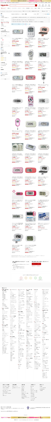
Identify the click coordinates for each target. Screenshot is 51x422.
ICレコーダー (12, 304)
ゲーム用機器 (12, 332)
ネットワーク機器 (12, 326)
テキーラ (35, 300)
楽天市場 (49, 2)
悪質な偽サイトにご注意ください (13, 411)
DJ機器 (19, 325)
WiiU (27, 323)
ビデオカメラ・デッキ (13, 301)
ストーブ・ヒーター (5, 311)
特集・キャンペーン (15, 386)
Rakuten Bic (4, 5)
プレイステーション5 (29, 312)
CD (18, 367)
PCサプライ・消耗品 (13, 325)
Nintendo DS (28, 326)
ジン (35, 293)
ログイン (45, 8)
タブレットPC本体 (20, 293)
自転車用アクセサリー (46, 293)
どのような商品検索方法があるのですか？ (19, 266)
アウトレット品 (45, 372)
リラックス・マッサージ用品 (29, 368)
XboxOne (27, 316)
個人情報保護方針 (42, 389)
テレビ (42, 8)
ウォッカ (35, 297)
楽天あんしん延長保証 (6, 387)
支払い (31, 387)
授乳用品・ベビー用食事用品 (37, 331)
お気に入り (23, 387)
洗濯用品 (44, 316)
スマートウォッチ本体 (21, 304)
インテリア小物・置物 (46, 368)
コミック (19, 334)
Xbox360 (27, 317)
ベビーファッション (37, 325)
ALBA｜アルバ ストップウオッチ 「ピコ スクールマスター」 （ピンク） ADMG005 (17, 131)
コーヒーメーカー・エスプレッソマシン (5, 333)
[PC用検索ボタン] (36, 5)
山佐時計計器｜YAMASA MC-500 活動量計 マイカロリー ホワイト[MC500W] (43, 131)
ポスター (19, 362)
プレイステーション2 (29, 322)
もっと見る (13, 269)
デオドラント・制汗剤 (29, 353)
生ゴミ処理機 (4, 352)
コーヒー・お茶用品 (29, 305)
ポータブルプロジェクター (13, 314)
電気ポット (3, 338)
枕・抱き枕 (44, 344)
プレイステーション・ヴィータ (29, 319)
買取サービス (4, 395)
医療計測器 (27, 342)
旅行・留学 (19, 338)
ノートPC (11, 318)
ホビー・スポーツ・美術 (21, 340)
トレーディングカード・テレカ (37, 315)
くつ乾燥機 (3, 298)
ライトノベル (20, 358)
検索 (5, 35)
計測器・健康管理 (28, 362)
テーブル (44, 349)
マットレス (44, 343)
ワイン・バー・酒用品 (29, 306)
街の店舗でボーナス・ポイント (16, 388)
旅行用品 (44, 337)
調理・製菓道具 (28, 293)
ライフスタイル (20, 345)
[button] (1, 31)
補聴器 (11, 352)
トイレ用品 (44, 320)
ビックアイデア (14, 8)
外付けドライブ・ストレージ (13, 328)
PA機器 (19, 314)
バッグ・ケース (45, 297)
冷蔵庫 (35, 8)
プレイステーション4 (29, 313)
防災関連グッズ (36, 362)
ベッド (43, 345)
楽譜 (19, 341)
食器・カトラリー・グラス (29, 295)
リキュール (35, 296)
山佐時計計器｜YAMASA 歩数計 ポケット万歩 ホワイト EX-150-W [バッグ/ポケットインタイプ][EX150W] (43, 155)
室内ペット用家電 (36, 353)
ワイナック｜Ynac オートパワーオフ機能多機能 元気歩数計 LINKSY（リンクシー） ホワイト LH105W (30, 224)
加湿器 (3, 321)
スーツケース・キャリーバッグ (46, 334)
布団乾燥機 (3, 297)
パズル (35, 311)
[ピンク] (2, 39)
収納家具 (44, 355)
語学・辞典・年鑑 (20, 353)
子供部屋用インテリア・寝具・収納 (45, 354)
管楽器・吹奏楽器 (20, 317)
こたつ (3, 314)
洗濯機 (39, 8)
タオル (43, 321)
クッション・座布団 (45, 348)
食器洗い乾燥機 (4, 348)
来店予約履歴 (23, 394)
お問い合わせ (32, 400)
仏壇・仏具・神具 (45, 377)
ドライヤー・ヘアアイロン (13, 338)
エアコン (32, 8)
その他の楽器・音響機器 (21, 331)
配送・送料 (32, 386)
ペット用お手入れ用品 (37, 342)
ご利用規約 (41, 390)
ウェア (43, 300)
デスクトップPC (12, 317)
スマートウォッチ (45, 330)
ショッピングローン (5, 389)
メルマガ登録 (32, 394)
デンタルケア (12, 347)
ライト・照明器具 (4, 306)
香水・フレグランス (29, 356)
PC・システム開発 (20, 356)
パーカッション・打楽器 (21, 323)
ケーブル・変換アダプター (21, 299)
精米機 (3, 330)
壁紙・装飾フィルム (45, 361)
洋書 (19, 357)
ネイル (27, 352)
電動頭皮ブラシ (12, 348)
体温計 (11, 360)
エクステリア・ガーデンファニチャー (37, 367)
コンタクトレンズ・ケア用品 (29, 339)
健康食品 (27, 363)
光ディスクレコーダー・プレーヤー (13, 298)
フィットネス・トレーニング (46, 302)
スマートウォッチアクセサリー (21, 306)
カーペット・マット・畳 (46, 359)
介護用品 (27, 341)
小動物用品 (35, 344)
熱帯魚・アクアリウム (37, 343)
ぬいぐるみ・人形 (36, 303)
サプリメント (28, 359)
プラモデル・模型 (36, 307)
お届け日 (2, 47)
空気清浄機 (27, 8)
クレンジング (28, 349)
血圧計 (11, 359)
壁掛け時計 (44, 327)
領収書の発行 (32, 393)
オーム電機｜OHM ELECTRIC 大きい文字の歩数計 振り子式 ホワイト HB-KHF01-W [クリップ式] (43, 201)
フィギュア (35, 308)
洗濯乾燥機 (3, 294)
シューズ (44, 296)
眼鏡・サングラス (45, 308)
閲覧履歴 (23, 389)
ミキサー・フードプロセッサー (5, 343)
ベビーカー (35, 332)
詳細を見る (41, 21)
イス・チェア (44, 352)
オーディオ (11, 293)
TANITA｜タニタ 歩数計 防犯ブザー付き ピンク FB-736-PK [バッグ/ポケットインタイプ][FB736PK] (17, 201)
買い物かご (23, 386)
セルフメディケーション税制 (5, 411)
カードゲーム (36, 312)
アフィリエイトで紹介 (34, 397)
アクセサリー (20, 321)
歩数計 (11, 356)
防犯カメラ (35, 361)
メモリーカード (12, 307)
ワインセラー (4, 341)
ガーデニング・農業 (37, 365)
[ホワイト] (1, 39)
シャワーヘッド (12, 350)
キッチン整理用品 (28, 299)
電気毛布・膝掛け (4, 315)
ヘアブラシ (11, 340)
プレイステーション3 (29, 321)
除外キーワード (3, 75)
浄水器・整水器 (4, 349)
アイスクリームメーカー (5, 354)
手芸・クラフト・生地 (46, 317)
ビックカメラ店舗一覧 (41, 2)
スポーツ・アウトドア (9, 11)
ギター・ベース (20, 320)
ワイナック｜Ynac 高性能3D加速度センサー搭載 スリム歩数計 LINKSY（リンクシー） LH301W (17, 224)
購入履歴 (23, 390)
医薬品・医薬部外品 (29, 333)
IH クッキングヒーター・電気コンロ (5, 345)
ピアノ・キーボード (37, 317)
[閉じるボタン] (49, 18)
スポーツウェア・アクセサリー (17, 11)
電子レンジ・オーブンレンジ (5, 327)
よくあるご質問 (35, 2)
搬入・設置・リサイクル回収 (7, 390)
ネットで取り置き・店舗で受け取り (7, 393)
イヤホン (23, 8)
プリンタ (11, 322)
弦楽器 (19, 326)
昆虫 (35, 350)
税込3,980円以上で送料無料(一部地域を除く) (13, 2)
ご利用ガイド (30, 2)
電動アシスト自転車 (45, 292)
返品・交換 (32, 389)
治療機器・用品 (28, 334)
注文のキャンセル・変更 (34, 390)
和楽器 (19, 327)
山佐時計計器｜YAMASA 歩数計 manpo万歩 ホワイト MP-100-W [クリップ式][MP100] (17, 155)
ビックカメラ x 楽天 (3, 2)
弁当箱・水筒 (28, 300)
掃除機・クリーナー (5, 299)
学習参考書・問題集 (21, 349)
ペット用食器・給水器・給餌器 (37, 348)
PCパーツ (11, 333)
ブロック (35, 318)
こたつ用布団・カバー (46, 365)
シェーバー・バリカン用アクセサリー (13, 343)
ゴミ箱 (43, 364)
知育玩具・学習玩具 (37, 304)
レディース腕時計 (45, 326)
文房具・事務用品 (45, 312)
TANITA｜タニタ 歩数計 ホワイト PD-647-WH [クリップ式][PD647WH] (43, 178)
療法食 (35, 354)
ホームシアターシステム (13, 303)
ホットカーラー (12, 346)
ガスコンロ (3, 337)
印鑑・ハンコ (44, 313)
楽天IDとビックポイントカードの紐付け (25, 398)
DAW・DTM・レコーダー (21, 316)
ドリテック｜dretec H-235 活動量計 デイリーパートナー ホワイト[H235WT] (30, 246)
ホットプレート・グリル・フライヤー (5, 336)
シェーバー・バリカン (13, 341)
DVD (19, 368)
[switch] (9, 53)
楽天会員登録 (48, 8)
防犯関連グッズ (45, 373)
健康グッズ (27, 364)
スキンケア (27, 347)
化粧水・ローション (29, 348)
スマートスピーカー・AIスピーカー (13, 312)
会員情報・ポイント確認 (25, 393)
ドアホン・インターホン (37, 359)
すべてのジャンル (3, 11)
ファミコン (27, 327)
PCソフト (11, 334)
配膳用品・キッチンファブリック (29, 302)
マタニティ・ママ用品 (37, 326)
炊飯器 (3, 329)
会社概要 (46, 2)
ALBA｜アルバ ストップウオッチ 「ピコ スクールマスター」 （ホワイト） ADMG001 (43, 85)
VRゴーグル (20, 309)
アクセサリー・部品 (13, 308)
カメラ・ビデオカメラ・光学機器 (13, 295)
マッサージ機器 (12, 351)
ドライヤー (19, 8)
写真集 (19, 361)
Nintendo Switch (28, 311)
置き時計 (44, 328)
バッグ (43, 336)
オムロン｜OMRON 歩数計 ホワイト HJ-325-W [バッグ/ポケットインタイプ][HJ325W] (30, 39)
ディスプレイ (12, 321)
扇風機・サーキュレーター (5, 320)
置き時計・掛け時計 (45, 360)
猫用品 (35, 339)
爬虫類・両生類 (36, 349)
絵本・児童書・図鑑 (21, 335)
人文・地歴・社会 (20, 348)
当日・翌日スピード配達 (6, 386)
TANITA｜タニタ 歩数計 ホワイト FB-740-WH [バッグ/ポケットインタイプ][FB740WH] (43, 62)
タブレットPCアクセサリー (21, 297)
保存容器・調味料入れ (29, 296)
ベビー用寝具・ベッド (37, 329)
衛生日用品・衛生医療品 (29, 336)
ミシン (3, 302)
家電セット (9, 8)
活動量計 (11, 355)
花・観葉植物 (36, 368)
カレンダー (19, 344)
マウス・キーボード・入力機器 (13, 330)
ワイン (35, 292)
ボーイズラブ (20, 352)
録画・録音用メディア (13, 296)
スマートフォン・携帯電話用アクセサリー (21, 295)
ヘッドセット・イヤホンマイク (21, 302)
